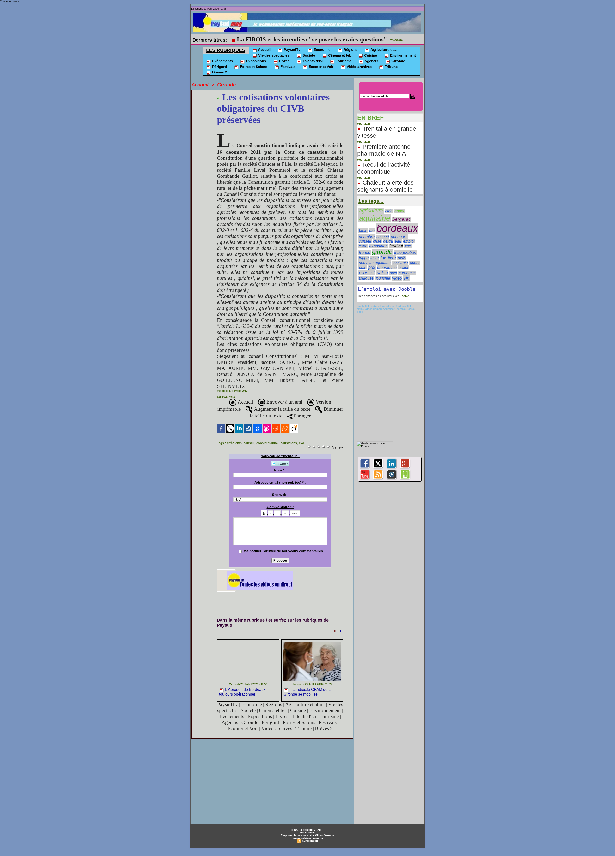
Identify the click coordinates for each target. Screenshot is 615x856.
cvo (301, 443)
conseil (249, 443)
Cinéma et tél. (339, 55)
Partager (302, 416)
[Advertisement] (304, 602)
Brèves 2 (219, 72)
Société (308, 55)
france (364, 252)
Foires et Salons (253, 67)
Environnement (402, 55)
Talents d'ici (312, 61)
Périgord (219, 67)
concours (399, 236)
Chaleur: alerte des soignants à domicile (385, 186)
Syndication (310, 841)
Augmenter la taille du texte (281, 409)
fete (408, 246)
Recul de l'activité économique (383, 168)
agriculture (371, 211)
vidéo (397, 278)
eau (398, 241)
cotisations (289, 443)
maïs (402, 258)
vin (407, 278)
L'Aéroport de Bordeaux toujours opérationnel (242, 691)
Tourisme (343, 61)
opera (415, 263)
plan (362, 267)
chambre (367, 236)
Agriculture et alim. (386, 50)
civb (238, 443)
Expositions (255, 61)
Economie (321, 50)
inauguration (405, 252)
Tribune (391, 67)
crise (377, 241)
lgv (383, 257)
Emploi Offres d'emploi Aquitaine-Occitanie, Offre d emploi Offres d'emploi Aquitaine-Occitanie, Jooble (386, 307)
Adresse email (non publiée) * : (280, 482)
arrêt (230, 443)
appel (399, 211)
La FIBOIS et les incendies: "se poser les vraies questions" (312, 39)
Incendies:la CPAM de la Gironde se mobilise (307, 691)
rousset (367, 272)
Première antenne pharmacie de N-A (384, 150)
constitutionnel (267, 443)
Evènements (222, 61)
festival (396, 246)
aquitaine (374, 218)
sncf (393, 273)
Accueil (264, 50)
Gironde (397, 61)
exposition (378, 246)
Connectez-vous (9, 1)
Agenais (371, 61)
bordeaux (397, 228)
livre (392, 257)
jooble (360, 311)
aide (389, 211)
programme (387, 267)
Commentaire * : (280, 507)
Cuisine (370, 55)
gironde (382, 252)
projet (403, 267)
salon (382, 272)
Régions (350, 50)
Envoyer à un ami (283, 402)
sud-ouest (407, 273)
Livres (283, 61)
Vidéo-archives (359, 67)
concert (382, 237)
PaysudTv (291, 50)
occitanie (400, 263)
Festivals (287, 67)
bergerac (401, 219)
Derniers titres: (210, 40)
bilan (363, 230)
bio (372, 230)
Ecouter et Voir (320, 67)
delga (388, 241)
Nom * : (280, 470)
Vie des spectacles (273, 55)
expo (363, 246)
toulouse (366, 278)
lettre (374, 258)
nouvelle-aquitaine (375, 262)
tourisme (382, 278)
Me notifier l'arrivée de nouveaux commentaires (283, 551)
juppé (364, 258)
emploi (409, 241)
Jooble (404, 296)
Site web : (280, 495)
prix (371, 267)
